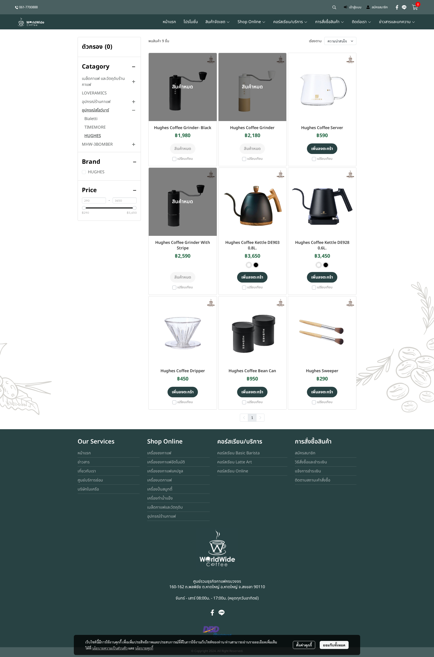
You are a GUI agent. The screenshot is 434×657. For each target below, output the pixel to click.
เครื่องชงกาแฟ (159, 453)
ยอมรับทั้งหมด (334, 645)
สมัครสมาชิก (380, 7)
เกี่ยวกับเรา (87, 471)
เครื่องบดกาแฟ (159, 480)
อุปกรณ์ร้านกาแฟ (161, 516)
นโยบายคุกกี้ (144, 648)
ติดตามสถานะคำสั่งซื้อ (312, 480)
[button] (334, 7)
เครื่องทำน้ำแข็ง (160, 498)
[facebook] (397, 7)
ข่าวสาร (84, 462)
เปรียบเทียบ (185, 158)
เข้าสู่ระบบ (355, 7)
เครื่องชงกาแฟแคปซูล (165, 471)
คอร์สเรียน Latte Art (234, 462)
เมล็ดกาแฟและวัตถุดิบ (165, 507)
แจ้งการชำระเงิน (308, 471)
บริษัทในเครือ (88, 489)
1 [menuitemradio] (252, 417)
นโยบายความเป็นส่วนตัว (110, 648)
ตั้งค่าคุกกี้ (304, 645)
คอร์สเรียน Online (232, 471)
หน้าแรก (84, 453)
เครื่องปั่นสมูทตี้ (159, 489)
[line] (404, 7)
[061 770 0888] (16, 7)
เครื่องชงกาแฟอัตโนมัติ (166, 462)
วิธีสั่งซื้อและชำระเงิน (311, 462)
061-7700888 (28, 7)
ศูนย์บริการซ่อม (90, 480)
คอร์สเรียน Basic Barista (238, 453)
